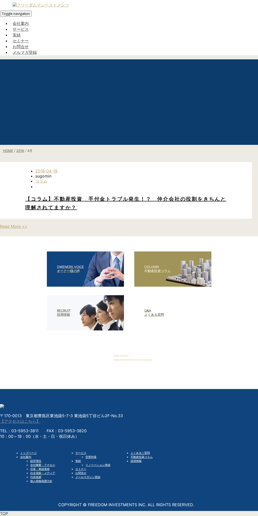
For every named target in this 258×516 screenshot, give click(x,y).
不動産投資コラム (142, 457)
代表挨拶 (35, 477)
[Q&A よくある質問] (172, 328)
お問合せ (80, 473)
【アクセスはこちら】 (20, 421)
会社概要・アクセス (42, 465)
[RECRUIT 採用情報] (85, 328)
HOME (8, 151)
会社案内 (25, 457)
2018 (20, 151)
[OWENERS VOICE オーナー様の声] (85, 285)
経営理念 (35, 461)
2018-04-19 (46, 171)
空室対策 (90, 457)
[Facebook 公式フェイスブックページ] (129, 372)
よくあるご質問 (140, 453)
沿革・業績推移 (40, 469)
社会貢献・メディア (42, 473)
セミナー (80, 469)
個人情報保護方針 (41, 481)
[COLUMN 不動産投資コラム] (172, 285)
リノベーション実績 (97, 465)
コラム (41, 181)
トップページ (28, 453)
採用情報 (136, 461)
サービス (80, 453)
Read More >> (13, 226)
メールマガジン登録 (87, 477)
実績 (78, 461)
